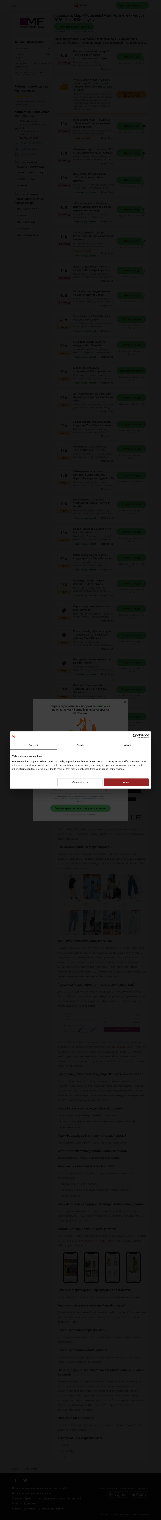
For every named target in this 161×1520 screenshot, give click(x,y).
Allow (126, 782)
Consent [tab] (33, 745)
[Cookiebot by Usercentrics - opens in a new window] (135, 736)
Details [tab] (80, 745)
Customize (78, 782)
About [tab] (127, 745)
